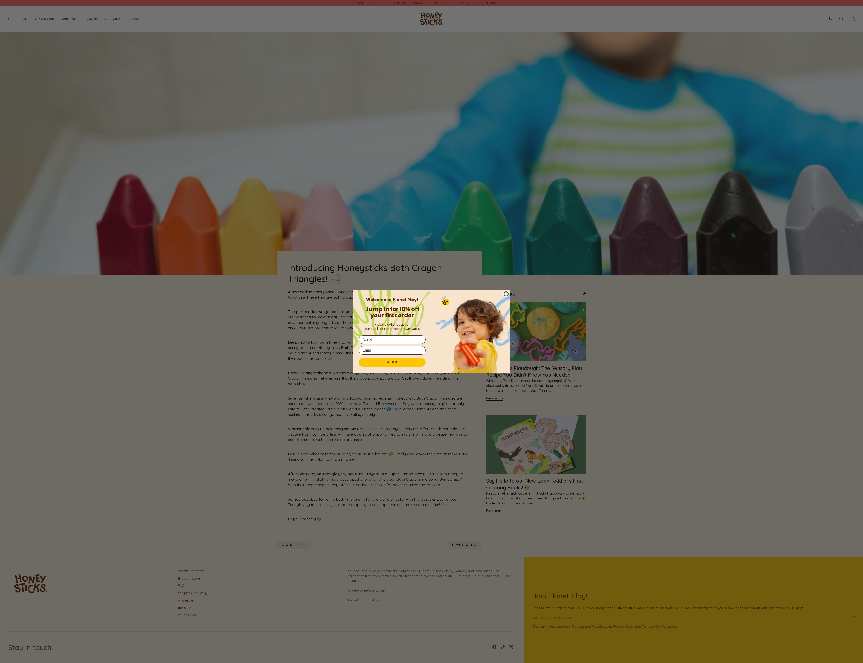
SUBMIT (392, 362)
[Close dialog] (506, 294)
